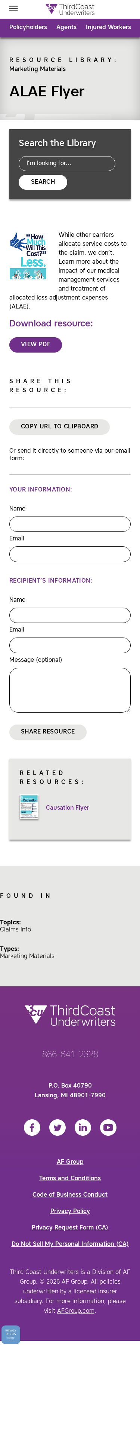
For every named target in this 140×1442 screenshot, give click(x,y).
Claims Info (15, 930)
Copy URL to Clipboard (59, 427)
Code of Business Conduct (70, 1195)
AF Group (70, 1162)
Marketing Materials (37, 69)
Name (17, 509)
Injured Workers (108, 28)
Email (16, 539)
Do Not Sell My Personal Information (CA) (70, 1244)
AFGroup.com (75, 1311)
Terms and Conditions (70, 1179)
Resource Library (61, 60)
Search (43, 182)
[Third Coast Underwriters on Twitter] (57, 1127)
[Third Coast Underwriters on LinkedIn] (83, 1127)
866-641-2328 (70, 1055)
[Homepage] (70, 9)
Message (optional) (35, 660)
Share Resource (48, 732)
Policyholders (28, 28)
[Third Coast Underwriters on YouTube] (108, 1127)
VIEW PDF (35, 345)
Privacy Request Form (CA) (70, 1228)
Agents (66, 28)
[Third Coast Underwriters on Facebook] (32, 1127)
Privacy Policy (70, 1212)
